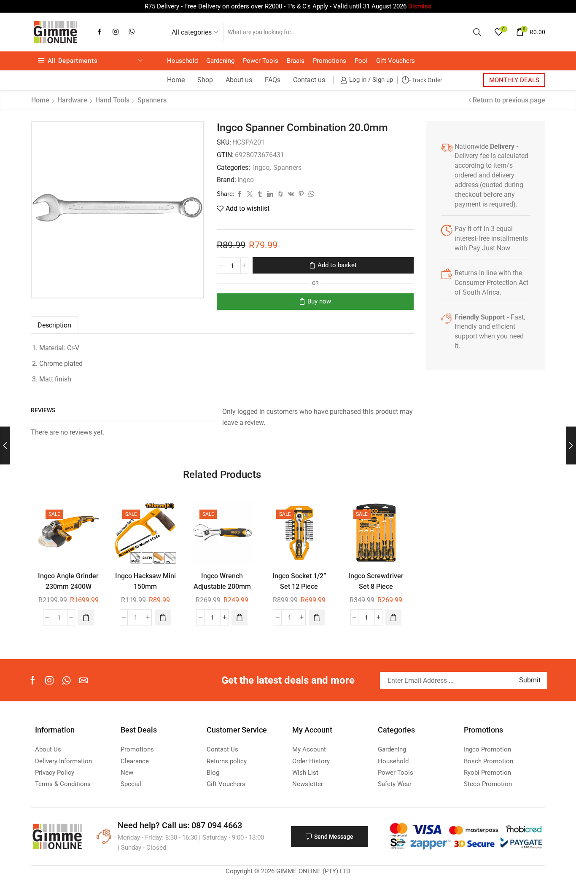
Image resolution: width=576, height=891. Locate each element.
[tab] (54, 325)
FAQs (272, 80)
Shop (205, 80)
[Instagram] (115, 32)
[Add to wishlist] (87, 513)
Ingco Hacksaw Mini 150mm (145, 581)
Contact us (309, 80)
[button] (86, 617)
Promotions (329, 60)
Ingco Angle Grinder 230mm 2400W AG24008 (68, 586)
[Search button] (477, 32)
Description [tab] (54, 325)
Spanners (152, 100)
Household (182, 60)
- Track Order (425, 80)
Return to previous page (509, 100)
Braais (295, 60)
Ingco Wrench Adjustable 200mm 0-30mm (222, 586)
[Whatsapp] (132, 32)
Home (176, 80)
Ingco (261, 168)
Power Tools (260, 60)
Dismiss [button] (419, 6)
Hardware (72, 100)
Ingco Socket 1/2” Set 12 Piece (299, 581)
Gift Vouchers (395, 60)
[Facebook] (99, 32)
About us (239, 80)
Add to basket (337, 265)
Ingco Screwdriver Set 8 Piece (376, 581)
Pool (361, 60)
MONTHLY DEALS (514, 80)
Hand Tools (112, 100)
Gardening (220, 60)
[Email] (83, 680)
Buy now (319, 301)
